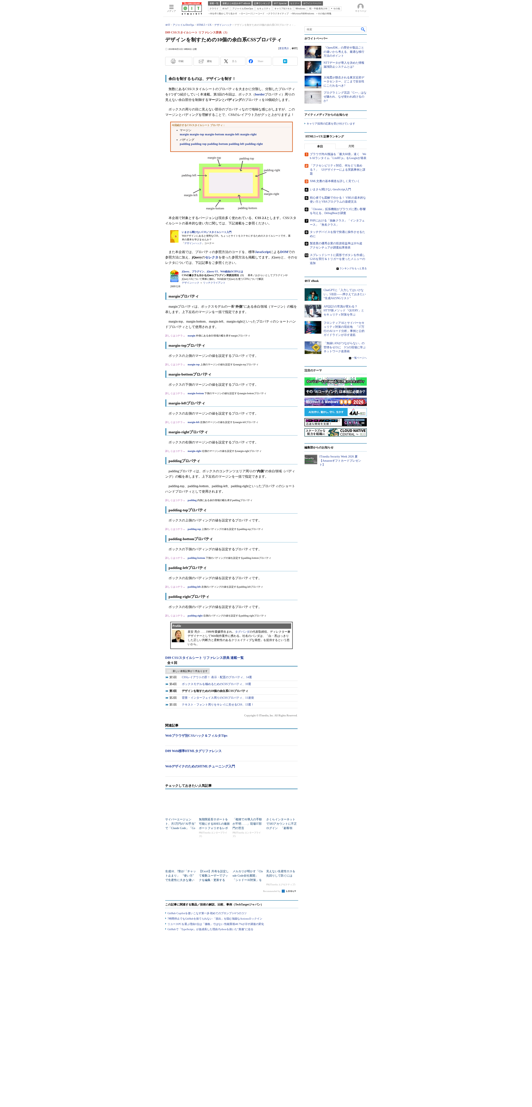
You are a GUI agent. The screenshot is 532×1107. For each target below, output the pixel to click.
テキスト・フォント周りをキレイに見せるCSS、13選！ (218, 704)
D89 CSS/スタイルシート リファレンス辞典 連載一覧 (204, 657)
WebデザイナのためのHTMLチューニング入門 (200, 766)
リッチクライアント (214, 282)
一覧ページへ (359, 357)
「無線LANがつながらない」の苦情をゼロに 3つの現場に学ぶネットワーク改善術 (345, 347)
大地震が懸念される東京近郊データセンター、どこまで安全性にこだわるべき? (344, 81)
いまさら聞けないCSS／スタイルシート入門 (207, 232)
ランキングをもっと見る (353, 268)
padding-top (199, 144)
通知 (209, 61)
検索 (363, 29)
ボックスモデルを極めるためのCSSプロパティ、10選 (216, 684)
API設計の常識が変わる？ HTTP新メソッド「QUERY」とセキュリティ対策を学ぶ (344, 310)
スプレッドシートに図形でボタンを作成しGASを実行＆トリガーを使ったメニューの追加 (337, 259)
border (260, 94)
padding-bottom (217, 144)
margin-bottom (214, 134)
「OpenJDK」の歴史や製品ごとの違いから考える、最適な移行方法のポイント (344, 51)
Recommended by (272, 891)
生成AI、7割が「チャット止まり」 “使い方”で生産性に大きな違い (180, 876)
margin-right (248, 134)
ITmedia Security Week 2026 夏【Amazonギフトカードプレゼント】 (340, 460)
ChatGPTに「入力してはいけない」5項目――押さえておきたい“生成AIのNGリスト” (345, 294)
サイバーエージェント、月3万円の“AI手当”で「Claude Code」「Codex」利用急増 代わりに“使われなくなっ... (180, 828)
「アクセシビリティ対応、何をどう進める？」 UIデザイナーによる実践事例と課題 (337, 169)
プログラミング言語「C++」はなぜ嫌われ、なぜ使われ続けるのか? (345, 96)
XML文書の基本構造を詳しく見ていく (335, 181)
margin (184, 134)
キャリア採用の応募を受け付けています (331, 123)
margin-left (232, 134)
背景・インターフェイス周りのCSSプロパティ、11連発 (218, 697)
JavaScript (262, 252)
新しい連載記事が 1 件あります (190, 671)
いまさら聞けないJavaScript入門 (330, 189)
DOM (284, 252)
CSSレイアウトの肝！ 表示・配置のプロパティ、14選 (217, 677)
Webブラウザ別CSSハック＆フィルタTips (196, 735)
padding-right (254, 144)
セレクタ (211, 257)
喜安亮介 (284, 48)
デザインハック (193, 243)
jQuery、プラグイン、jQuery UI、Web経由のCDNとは (212, 271)
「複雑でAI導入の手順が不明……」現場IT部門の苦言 (247, 824)
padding (185, 144)
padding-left (236, 144)
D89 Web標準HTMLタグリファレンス (193, 751)
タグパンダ (242, 631)
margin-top (197, 134)
